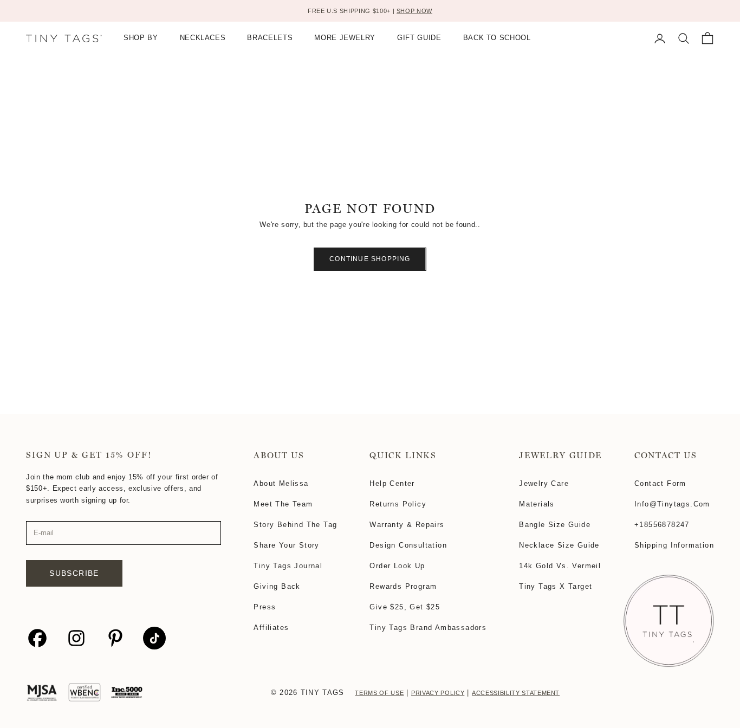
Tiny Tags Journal (288, 566)
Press (265, 607)
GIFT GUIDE (419, 38)
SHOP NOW (414, 11)
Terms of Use (379, 693)
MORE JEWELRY (344, 38)
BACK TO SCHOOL (497, 38)
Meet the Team (283, 504)
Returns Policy (397, 504)
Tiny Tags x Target (555, 586)
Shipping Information (674, 545)
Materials (537, 504)
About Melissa (281, 483)
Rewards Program (403, 586)
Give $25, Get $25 (404, 607)
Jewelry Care (544, 483)
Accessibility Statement (516, 693)
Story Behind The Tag (295, 525)
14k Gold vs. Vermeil (560, 566)
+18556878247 (662, 525)
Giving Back (277, 586)
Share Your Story (286, 545)
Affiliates (271, 627)
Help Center (391, 483)
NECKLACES (203, 38)
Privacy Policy (437, 693)
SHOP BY (141, 38)
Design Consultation (408, 545)
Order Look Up (397, 566)
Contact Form (660, 483)
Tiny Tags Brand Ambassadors (427, 627)
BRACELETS (270, 38)
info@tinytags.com (672, 504)
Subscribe (74, 573)
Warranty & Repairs (406, 525)
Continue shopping (369, 259)
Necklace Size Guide (559, 545)
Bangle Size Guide (554, 525)
